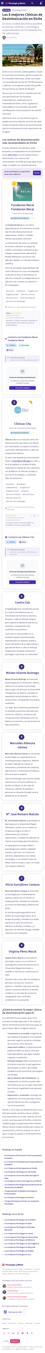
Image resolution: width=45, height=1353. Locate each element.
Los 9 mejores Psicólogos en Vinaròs (19, 1197)
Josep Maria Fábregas (21, 461)
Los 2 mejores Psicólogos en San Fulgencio (21, 1243)
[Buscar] (32, 3)
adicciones (12, 154)
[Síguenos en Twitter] (9, 1333)
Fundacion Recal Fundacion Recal (22, 207)
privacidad (23, 1349)
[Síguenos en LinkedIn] (13, 1333)
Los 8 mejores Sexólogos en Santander (20, 1172)
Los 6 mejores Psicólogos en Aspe (18, 1223)
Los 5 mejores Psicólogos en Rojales (19, 1251)
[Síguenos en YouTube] (22, 1333)
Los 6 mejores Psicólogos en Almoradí (19, 1247)
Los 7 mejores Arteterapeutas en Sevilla (20, 1168)
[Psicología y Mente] (15, 3)
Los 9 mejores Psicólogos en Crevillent (20, 1220)
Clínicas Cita (22, 423)
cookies (31, 1349)
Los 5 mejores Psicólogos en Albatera (19, 1240)
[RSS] (32, 1333)
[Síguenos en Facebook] (4, 1333)
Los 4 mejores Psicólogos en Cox (17, 1254)
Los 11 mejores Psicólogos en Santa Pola (21, 1237)
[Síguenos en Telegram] (27, 1333)
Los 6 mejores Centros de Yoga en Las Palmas (22, 1181)
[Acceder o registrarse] (41, 3)
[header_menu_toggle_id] (2, 3)
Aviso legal (15, 1349)
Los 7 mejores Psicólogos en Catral (18, 1233)
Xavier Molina (12, 38)
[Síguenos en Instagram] (18, 1333)
